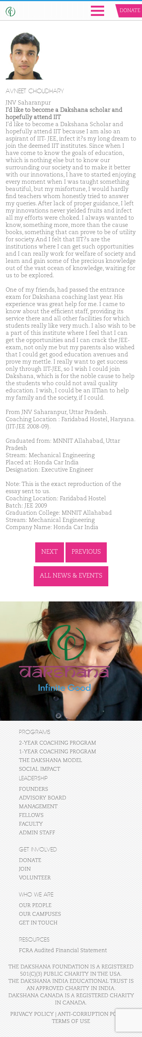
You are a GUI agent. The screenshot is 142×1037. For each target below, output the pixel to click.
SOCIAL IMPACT (39, 769)
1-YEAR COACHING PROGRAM (57, 751)
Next (49, 552)
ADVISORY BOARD (42, 798)
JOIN (25, 869)
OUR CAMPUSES (40, 914)
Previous (86, 552)
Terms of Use (71, 1021)
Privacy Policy (32, 1014)
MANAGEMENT (38, 806)
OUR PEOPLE (35, 905)
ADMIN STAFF (37, 833)
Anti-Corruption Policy (94, 1014)
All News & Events (71, 576)
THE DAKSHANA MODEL (50, 760)
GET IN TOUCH (38, 923)
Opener (97, 11)
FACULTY (31, 824)
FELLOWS (31, 815)
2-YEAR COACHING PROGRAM (57, 743)
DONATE (30, 860)
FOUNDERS (33, 789)
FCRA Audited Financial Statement (63, 950)
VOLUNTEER (35, 878)
